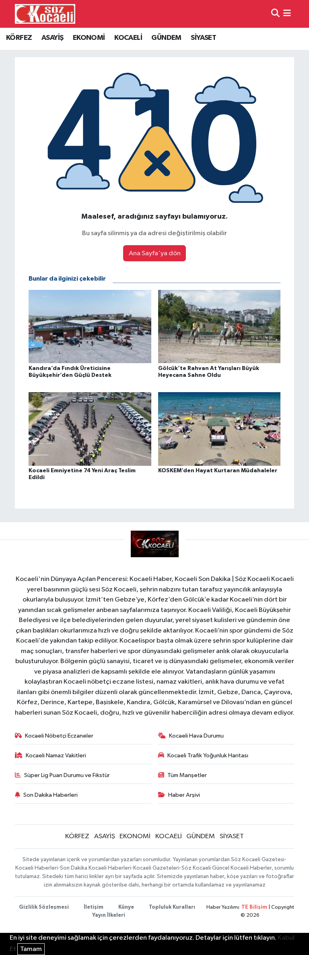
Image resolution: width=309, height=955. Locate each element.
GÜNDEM (166, 37)
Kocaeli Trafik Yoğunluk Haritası (207, 755)
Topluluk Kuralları (172, 907)
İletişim (93, 907)
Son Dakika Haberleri (50, 795)
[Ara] (275, 13)
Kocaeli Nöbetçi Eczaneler (59, 736)
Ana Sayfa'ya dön (155, 253)
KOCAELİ (128, 37)
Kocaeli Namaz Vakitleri (56, 755)
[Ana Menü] (287, 13)
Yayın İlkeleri (108, 915)
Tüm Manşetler (187, 775)
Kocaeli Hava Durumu (196, 736)
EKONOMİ (89, 37)
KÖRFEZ (19, 37)
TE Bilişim (254, 907)
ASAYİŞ (52, 37)
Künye (126, 907)
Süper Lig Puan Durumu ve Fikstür (67, 775)
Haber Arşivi (184, 795)
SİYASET (203, 37)
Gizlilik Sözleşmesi (44, 907)
